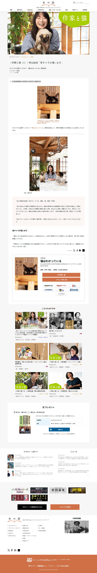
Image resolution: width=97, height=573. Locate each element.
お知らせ (10, 533)
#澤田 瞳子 (61, 367)
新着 (11, 10)
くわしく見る (60, 280)
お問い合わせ (12, 535)
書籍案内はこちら (32, 507)
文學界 (40, 525)
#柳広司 (26, 368)
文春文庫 (31, 81)
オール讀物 (37, 81)
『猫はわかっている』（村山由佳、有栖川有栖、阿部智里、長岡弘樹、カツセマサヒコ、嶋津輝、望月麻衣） (48, 122)
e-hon (61, 290)
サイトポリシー (12, 525)
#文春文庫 (33, 339)
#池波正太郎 (55, 336)
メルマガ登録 (64, 507)
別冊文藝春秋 (42, 530)
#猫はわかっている (19, 339)
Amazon (49, 286)
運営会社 (10, 530)
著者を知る (19, 10)
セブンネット (74, 286)
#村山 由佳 (27, 339)
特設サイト (75, 10)
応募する (56, 429)
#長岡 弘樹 (27, 396)
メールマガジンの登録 (64, 433)
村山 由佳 (25, 81)
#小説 (16, 72)
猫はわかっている (17, 81)
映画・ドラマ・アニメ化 (55, 10)
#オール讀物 (16, 70)
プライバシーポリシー (14, 528)
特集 (66, 10)
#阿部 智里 (61, 396)
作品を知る (30, 10)
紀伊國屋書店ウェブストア (49, 290)
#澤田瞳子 (21, 368)
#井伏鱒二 (62, 336)
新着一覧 (25, 525)
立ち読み (60, 275)
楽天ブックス (61, 286)
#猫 (50, 336)
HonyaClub (74, 290)
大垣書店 (61, 294)
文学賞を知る (41, 10)
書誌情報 (85, 10)
